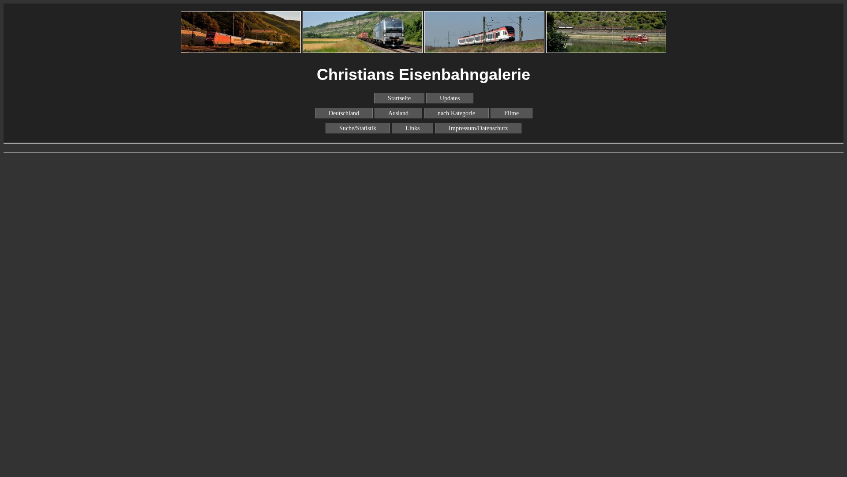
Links (412, 128)
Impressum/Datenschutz (478, 128)
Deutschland (344, 113)
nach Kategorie (456, 113)
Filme (511, 113)
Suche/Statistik (357, 128)
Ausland (398, 113)
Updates (450, 98)
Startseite (399, 98)
